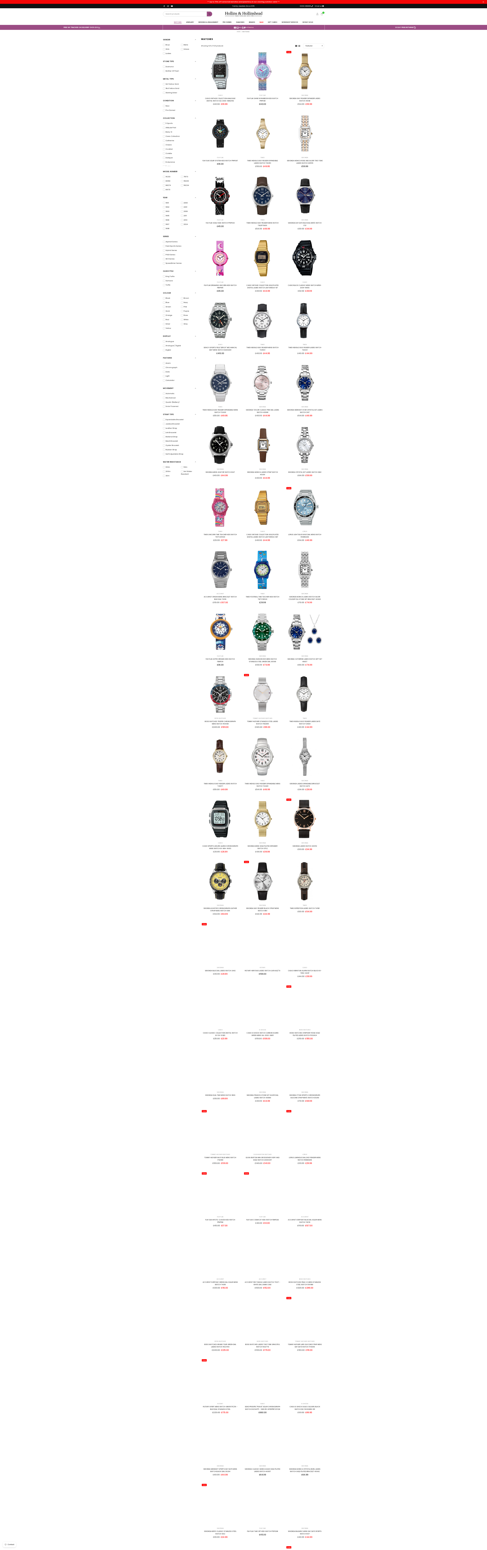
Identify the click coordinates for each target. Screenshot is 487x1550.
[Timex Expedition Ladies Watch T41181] (305, 881)
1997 (167, 224)
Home (238, 32)
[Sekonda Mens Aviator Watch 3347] (220, 445)
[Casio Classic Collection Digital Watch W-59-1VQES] (220, 1006)
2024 (186, 224)
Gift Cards (272, 22)
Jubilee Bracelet (173, 424)
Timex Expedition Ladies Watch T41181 (305, 908)
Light (167, 376)
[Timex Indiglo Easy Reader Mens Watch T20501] (262, 320)
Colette (169, 153)
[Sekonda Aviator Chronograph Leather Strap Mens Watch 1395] (220, 881)
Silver (168, 324)
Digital (168, 350)
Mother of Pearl (172, 71)
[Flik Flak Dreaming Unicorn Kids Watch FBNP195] (220, 258)
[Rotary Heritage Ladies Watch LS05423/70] (262, 943)
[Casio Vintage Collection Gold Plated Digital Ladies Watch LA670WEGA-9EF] (262, 507)
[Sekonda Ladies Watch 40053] (305, 819)
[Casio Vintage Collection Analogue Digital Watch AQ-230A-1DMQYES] (220, 71)
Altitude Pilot (171, 127)
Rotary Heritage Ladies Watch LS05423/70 (262, 971)
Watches (178, 22)
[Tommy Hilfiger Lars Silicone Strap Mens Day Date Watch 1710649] (305, 1317)
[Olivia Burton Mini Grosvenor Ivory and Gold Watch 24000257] (262, 1130)
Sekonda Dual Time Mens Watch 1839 (220, 1095)
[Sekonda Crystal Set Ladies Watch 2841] (305, 445)
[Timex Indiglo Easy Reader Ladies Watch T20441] (305, 320)
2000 (186, 203)
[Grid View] (296, 45)
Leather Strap (171, 428)
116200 (186, 181)
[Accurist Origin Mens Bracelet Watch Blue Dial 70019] (220, 570)
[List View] (299, 45)
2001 (185, 207)
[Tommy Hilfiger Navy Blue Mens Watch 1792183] (220, 1130)
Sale (288, 52)
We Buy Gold (307, 22)
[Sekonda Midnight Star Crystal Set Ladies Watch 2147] (305, 383)
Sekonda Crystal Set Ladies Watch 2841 (304, 472)
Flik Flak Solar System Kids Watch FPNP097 (220, 161)
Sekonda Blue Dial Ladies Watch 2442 (220, 971)
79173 (186, 176)
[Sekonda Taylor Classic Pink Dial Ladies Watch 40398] (262, 383)
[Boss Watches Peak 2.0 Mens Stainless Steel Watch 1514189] (305, 1255)
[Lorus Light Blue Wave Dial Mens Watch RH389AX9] (305, 507)
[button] (322, 14)
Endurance (170, 162)
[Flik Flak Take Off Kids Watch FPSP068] (262, 1504)
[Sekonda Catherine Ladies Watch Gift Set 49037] (305, 632)
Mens (186, 45)
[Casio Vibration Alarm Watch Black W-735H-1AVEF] (305, 943)
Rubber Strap (171, 449)
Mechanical (171, 398)
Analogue (170, 341)
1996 (167, 220)
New (167, 106)
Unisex (186, 49)
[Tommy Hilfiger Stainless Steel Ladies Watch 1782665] (262, 694)
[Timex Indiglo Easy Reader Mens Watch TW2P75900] (262, 196)
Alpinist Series (172, 241)
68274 (168, 185)
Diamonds (240, 22)
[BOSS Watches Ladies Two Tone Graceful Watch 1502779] (262, 1317)
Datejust (169, 158)
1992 (167, 207)
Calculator (170, 380)
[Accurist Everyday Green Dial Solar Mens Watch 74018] (220, 1255)
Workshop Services (290, 22)
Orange (169, 315)
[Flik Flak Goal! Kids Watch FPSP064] (220, 196)
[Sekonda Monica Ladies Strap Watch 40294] (262, 445)
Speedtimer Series (174, 263)
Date (168, 372)
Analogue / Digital (173, 345)
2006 (186, 211)
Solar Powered (172, 406)
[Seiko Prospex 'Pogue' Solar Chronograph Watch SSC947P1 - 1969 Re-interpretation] (262, 1380)
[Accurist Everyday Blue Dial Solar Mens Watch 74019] (305, 1193)
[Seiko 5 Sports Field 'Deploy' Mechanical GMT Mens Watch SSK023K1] (220, 320)
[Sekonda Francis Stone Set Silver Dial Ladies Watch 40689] (262, 1068)
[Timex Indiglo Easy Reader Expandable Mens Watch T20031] (220, 383)
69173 (168, 189)
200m (168, 471)
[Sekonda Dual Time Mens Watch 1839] (220, 1068)
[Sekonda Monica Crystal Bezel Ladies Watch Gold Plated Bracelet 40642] (305, 1442)
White (186, 319)
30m (167, 475)
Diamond (169, 66)
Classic (169, 145)
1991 (167, 203)
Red (167, 319)
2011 (185, 215)
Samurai (169, 280)
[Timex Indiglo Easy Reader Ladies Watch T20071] (220, 757)
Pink (185, 307)
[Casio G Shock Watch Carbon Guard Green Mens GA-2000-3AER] (262, 1006)
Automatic (170, 393)
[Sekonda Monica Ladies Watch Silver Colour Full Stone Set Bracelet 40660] (305, 570)
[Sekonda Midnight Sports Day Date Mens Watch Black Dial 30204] (220, 1442)
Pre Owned (227, 22)
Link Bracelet (171, 432)
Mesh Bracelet (172, 441)
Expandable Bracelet (175, 419)
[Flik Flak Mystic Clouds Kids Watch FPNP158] (220, 1193)
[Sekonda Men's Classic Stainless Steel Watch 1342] (220, 1504)
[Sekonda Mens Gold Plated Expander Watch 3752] (262, 819)
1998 (167, 228)
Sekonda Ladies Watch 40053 (305, 846)
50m (185, 467)
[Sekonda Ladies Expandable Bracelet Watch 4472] (305, 757)
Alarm (168, 363)
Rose (186, 315)
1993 (167, 211)
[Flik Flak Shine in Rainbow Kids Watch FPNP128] (262, 71)
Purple (186, 311)
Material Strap (172, 436)
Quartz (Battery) (172, 402)
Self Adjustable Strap (174, 454)
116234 (186, 185)
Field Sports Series (173, 246)
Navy (186, 302)
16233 (168, 176)
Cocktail (169, 149)
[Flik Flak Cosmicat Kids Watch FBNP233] (262, 1193)
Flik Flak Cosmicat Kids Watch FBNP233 (262, 1220)
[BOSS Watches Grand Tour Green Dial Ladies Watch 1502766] (220, 1317)
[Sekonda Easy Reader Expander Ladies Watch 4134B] (305, 71)
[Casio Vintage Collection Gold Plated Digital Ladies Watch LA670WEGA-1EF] (262, 258)
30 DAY (404, 27)
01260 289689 (305, 6)
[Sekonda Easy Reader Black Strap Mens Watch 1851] (262, 881)
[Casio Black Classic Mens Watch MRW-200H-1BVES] (305, 258)
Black (168, 298)
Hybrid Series (171, 250)
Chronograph (171, 367)
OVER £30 (81, 27)
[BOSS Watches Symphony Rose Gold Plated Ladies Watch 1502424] (305, 1006)
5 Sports (169, 123)
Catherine (170, 140)
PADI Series (170, 254)
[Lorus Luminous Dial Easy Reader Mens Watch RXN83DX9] (305, 1130)
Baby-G (169, 132)
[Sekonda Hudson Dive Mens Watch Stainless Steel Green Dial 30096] (262, 632)
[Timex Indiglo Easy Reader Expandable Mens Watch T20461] (262, 757)
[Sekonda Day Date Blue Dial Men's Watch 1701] (305, 196)
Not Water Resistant (186, 472)
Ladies (168, 53)
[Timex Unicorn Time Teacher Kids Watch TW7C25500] (220, 507)
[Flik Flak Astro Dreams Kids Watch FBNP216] (220, 632)
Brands (252, 22)
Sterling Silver (171, 92)
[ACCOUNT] (317, 14)
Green (168, 307)
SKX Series (170, 259)
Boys (168, 45)
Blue (167, 302)
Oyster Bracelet (172, 445)
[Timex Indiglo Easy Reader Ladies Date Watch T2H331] (305, 694)
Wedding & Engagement (208, 22)
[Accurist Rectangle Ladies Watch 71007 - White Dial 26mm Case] (262, 1255)
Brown (186, 298)
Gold (168, 311)
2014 (185, 220)
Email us (318, 6)
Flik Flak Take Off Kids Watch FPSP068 (262, 1531)
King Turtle (170, 276)
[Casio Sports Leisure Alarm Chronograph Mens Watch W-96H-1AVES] (220, 819)
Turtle (168, 285)
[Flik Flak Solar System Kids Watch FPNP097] (220, 134)
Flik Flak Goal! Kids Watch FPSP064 (220, 223)
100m (168, 467)
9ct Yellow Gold (172, 84)
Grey (186, 324)
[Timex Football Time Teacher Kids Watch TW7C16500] (262, 570)
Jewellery (190, 22)
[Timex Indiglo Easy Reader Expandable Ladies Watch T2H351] (262, 134)
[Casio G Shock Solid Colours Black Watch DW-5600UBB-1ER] (305, 1380)
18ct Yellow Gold (172, 88)
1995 (167, 215)
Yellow (168, 328)
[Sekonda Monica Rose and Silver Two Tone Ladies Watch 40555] (305, 134)
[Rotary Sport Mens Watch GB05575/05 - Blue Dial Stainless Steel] (220, 1380)
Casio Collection (173, 136)
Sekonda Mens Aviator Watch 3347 (220, 472)
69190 (168, 181)
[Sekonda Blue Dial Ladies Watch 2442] (220, 943)
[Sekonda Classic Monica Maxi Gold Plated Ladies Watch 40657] (262, 1442)
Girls (167, 49)
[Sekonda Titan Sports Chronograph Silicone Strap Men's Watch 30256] (305, 1068)
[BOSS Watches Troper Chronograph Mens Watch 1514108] (220, 694)
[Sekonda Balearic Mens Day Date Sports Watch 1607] (305, 1504)
